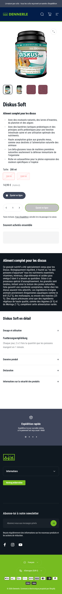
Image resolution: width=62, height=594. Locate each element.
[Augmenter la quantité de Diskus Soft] (19, 208)
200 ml (9, 176)
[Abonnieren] (54, 523)
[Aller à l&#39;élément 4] (43, 89)
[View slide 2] (29, 437)
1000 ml (23, 176)
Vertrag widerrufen (14, 482)
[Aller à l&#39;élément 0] (7, 89)
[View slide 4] (36, 437)
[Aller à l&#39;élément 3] (31, 89)
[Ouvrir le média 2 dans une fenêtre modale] (54, 32)
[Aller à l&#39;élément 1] (19, 89)
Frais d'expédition (22, 217)
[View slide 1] (25, 437)
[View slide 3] (33, 437)
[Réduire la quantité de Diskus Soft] (6, 208)
